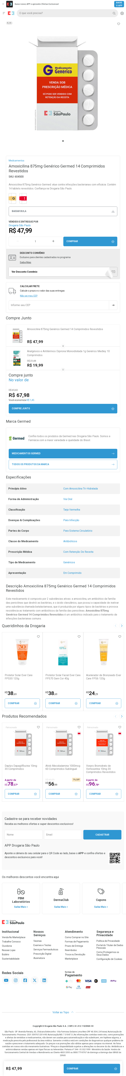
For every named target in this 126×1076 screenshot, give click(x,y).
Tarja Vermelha (71, 509)
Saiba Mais (25, 262)
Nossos (39, 933)
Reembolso (71, 950)
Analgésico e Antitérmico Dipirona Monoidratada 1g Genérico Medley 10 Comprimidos (68, 353)
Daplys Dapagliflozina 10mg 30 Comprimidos (21, 767)
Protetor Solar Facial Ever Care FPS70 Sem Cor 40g (63, 677)
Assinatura (39, 958)
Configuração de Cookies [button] (109, 959)
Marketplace (71, 958)
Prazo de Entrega (74, 946)
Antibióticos (70, 541)
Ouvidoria (7, 946)
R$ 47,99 (35, 342)
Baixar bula (19, 211)
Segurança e (105, 933)
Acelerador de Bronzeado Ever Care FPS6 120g (103, 677)
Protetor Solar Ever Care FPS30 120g (18, 677)
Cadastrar (102, 834)
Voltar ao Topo (61, 1012)
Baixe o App (119, 4)
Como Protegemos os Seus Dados (107, 953)
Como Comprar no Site (77, 937)
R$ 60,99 (49, 779)
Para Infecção (71, 520)
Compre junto (21, 408)
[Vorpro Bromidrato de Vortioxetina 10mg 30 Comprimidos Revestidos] (103, 742)
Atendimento (74, 931)
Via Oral (67, 499)
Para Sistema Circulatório (77, 530)
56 (51, 783)
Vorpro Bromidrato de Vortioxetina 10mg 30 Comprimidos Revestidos (101, 769)
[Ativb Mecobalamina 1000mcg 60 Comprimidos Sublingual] (63, 742)
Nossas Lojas (8, 950)
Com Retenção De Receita (78, 551)
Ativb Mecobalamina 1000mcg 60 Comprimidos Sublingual (62, 767)
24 (92, 693)
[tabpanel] (63, 83)
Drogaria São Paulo (20, 225)
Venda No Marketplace (13, 937)
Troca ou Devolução (75, 954)
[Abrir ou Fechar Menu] (4, 13)
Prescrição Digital (42, 953)
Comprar (72, 241)
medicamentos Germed (26, 453)
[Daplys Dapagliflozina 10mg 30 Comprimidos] (22, 742)
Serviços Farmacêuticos (45, 949)
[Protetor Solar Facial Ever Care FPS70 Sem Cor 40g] (63, 652)
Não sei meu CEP (29, 295)
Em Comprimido (72, 572)
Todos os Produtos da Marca (30, 464)
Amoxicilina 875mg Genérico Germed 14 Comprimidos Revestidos (65, 329)
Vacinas (37, 941)
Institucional (10, 931)
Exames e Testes (42, 945)
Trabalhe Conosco (11, 941)
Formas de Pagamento (77, 941)
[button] (63, 83)
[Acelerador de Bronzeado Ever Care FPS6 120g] (103, 652)
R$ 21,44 (31, 361)
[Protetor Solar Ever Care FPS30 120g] (22, 652)
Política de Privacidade (108, 941)
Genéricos (69, 562)
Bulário (5, 954)
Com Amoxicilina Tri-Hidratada (80, 488)
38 (11, 693)
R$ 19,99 (35, 365)
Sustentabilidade (11, 958)
